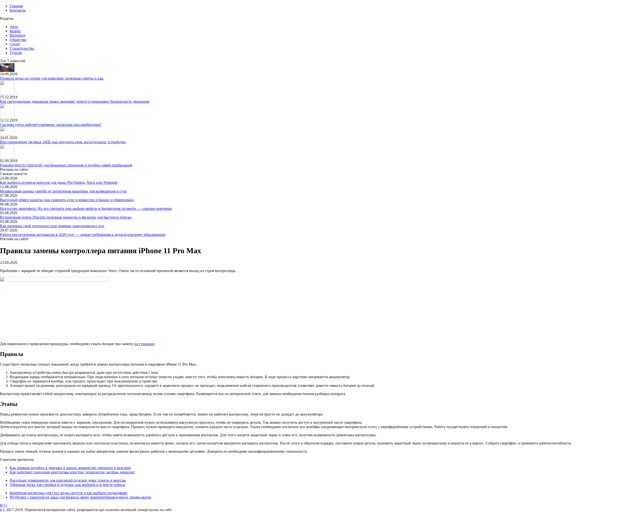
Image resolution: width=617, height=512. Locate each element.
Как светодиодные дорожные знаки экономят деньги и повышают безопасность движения (74, 101)
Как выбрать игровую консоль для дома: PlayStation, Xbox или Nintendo (59, 182)
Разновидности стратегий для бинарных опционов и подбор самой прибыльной (66, 165)
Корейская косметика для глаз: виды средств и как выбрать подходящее (68, 493)
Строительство (22, 48)
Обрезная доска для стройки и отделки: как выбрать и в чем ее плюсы (67, 485)
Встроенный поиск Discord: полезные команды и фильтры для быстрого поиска (65, 217)
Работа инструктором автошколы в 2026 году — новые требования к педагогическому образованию (82, 234)
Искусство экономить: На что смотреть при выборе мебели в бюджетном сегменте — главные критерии (86, 208)
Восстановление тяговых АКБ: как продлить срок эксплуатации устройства (63, 142)
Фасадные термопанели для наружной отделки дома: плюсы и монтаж (68, 480)
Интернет (18, 35)
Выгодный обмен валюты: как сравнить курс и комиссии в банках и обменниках (67, 200)
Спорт (15, 44)
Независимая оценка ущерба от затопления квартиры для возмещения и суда (63, 191)
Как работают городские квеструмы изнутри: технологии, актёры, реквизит (72, 472)
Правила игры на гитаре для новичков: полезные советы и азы (51, 78)
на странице (144, 344)
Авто (14, 27)
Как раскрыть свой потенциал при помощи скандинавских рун (52, 226)
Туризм (16, 53)
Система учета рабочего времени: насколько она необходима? (50, 125)
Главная (16, 6)
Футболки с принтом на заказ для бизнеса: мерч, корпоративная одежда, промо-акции (80, 497)
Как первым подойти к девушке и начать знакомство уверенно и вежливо (70, 468)
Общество (18, 40)
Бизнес (15, 31)
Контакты (18, 10)
